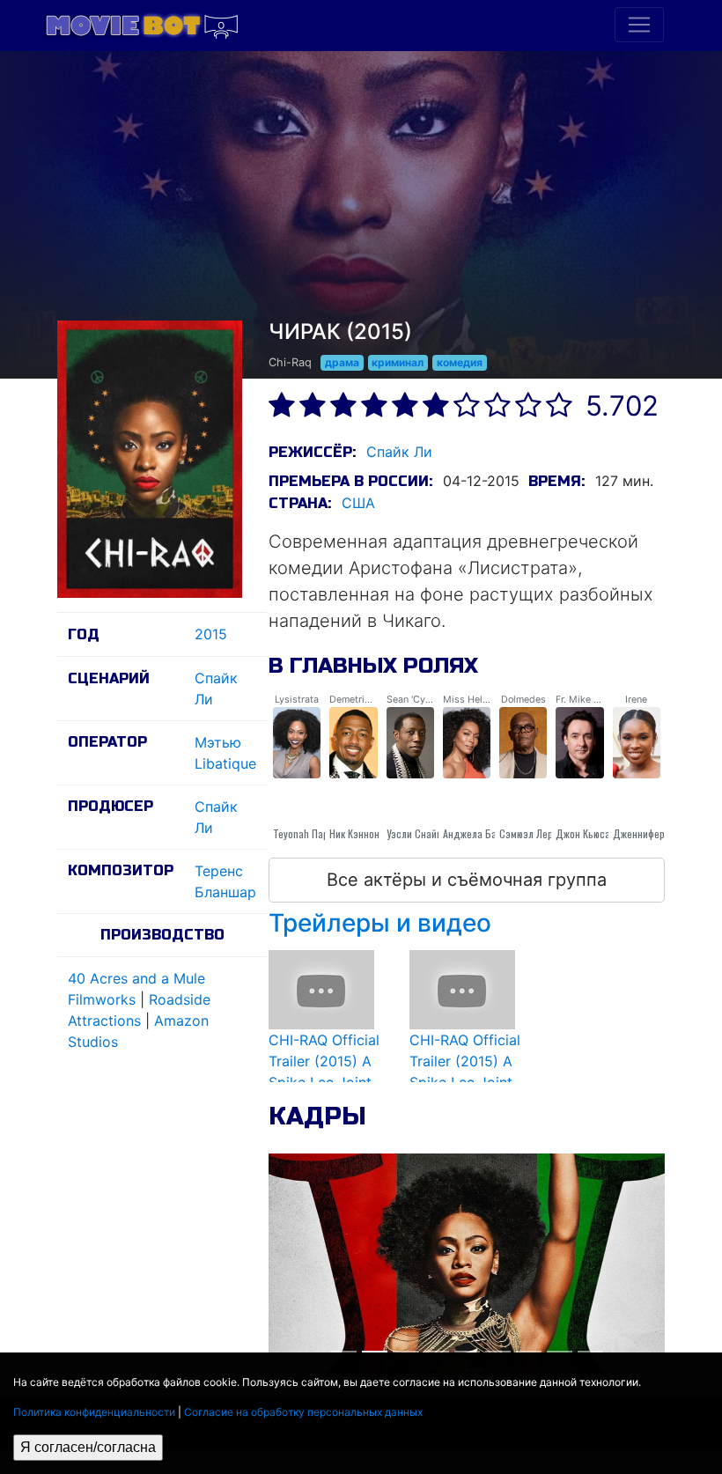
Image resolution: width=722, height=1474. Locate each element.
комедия (460, 362)
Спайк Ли (399, 452)
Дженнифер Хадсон (657, 833)
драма (342, 362)
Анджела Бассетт (481, 833)
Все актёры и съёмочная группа (467, 879)
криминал (398, 362)
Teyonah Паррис (308, 833)
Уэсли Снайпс (417, 833)
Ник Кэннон (354, 833)
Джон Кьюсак (585, 833)
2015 (211, 634)
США (358, 503)
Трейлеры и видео (380, 923)
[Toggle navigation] (639, 24)
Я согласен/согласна (88, 1447)
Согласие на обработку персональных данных (303, 1412)
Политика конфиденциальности (94, 1412)
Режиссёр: (312, 452)
